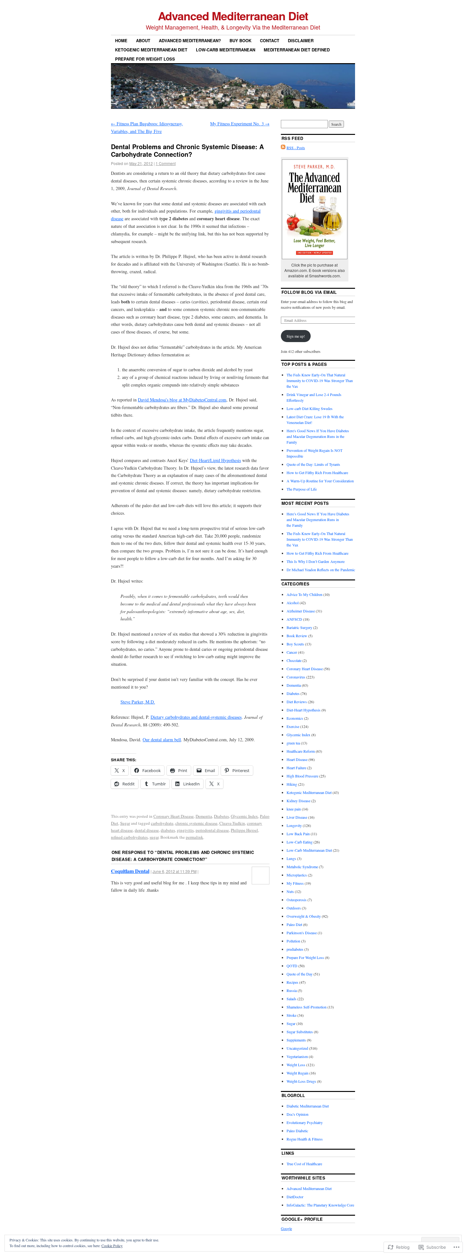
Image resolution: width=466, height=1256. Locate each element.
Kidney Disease (298, 800)
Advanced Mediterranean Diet (233, 15)
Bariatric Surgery (299, 627)
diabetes (168, 830)
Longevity (294, 825)
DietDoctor (295, 1196)
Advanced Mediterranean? (190, 40)
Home (121, 40)
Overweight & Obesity (304, 916)
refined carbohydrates (129, 837)
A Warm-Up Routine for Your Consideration (320, 480)
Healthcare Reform (301, 751)
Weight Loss (296, 1064)
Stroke (291, 1015)
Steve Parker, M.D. (137, 702)
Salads (291, 998)
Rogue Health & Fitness (305, 1138)
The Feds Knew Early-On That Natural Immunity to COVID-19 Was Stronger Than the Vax (320, 380)
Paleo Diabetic (297, 1130)
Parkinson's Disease (302, 932)
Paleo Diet (294, 924)
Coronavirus (296, 676)
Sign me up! (296, 336)
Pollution (293, 940)
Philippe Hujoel (244, 830)
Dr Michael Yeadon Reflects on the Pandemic (321, 569)
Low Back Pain (298, 833)
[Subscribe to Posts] (283, 147)
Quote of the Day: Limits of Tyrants (313, 464)
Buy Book (240, 40)
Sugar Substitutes (300, 1031)
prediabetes (295, 949)
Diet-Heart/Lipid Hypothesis (215, 460)
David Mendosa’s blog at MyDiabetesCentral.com (182, 400)
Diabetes (221, 816)
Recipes (292, 982)
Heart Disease (297, 759)
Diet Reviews (297, 701)
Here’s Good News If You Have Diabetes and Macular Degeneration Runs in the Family (318, 519)
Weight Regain (297, 1072)
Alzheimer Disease (301, 610)
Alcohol (293, 602)
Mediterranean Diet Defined (297, 50)
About (143, 40)
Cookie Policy (112, 1245)
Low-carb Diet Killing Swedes (310, 408)
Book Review (297, 635)
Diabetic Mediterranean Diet (308, 1105)
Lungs (291, 858)
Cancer (292, 652)
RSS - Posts (296, 147)
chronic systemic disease (196, 823)
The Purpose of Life (302, 489)
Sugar (125, 823)
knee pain (294, 808)
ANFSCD (294, 619)
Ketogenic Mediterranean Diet (151, 50)
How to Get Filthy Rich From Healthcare (317, 472)
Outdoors (294, 907)
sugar (154, 837)
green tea (293, 742)
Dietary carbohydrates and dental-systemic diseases (196, 717)
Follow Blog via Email (309, 292)
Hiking (292, 784)
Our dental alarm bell (162, 740)
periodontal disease (212, 830)
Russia (292, 990)
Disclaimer (301, 40)
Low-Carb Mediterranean (225, 50)
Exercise (293, 726)
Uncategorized (297, 1048)
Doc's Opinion (297, 1114)
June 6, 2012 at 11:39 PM (174, 871)
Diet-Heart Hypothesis (303, 709)
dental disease (147, 830)
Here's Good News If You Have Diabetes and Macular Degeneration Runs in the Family (318, 436)
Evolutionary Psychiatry (305, 1122)
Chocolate (294, 660)
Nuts (290, 891)
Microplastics (297, 874)
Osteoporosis (297, 899)
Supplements (296, 1039)
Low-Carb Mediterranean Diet (309, 850)
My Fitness (295, 883)
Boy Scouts (295, 643)
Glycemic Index (244, 816)
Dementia (204, 816)
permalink (194, 837)
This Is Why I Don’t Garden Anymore (316, 561)
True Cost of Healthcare (304, 1163)
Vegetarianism (297, 1056)
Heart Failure (296, 767)
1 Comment (166, 163)
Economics (295, 718)
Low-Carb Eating (300, 841)
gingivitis (185, 830)
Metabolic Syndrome (302, 866)
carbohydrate (162, 823)
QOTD (292, 965)
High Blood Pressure (302, 775)
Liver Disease (297, 817)
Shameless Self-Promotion (307, 1006)
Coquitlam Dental (130, 871)
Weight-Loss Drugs (301, 1081)
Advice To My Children (304, 594)
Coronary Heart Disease (173, 816)
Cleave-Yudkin (232, 823)
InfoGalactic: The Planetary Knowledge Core (320, 1204)
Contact (269, 40)
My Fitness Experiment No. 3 (239, 124)
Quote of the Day (300, 973)
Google (286, 1228)
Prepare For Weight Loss (145, 59)
